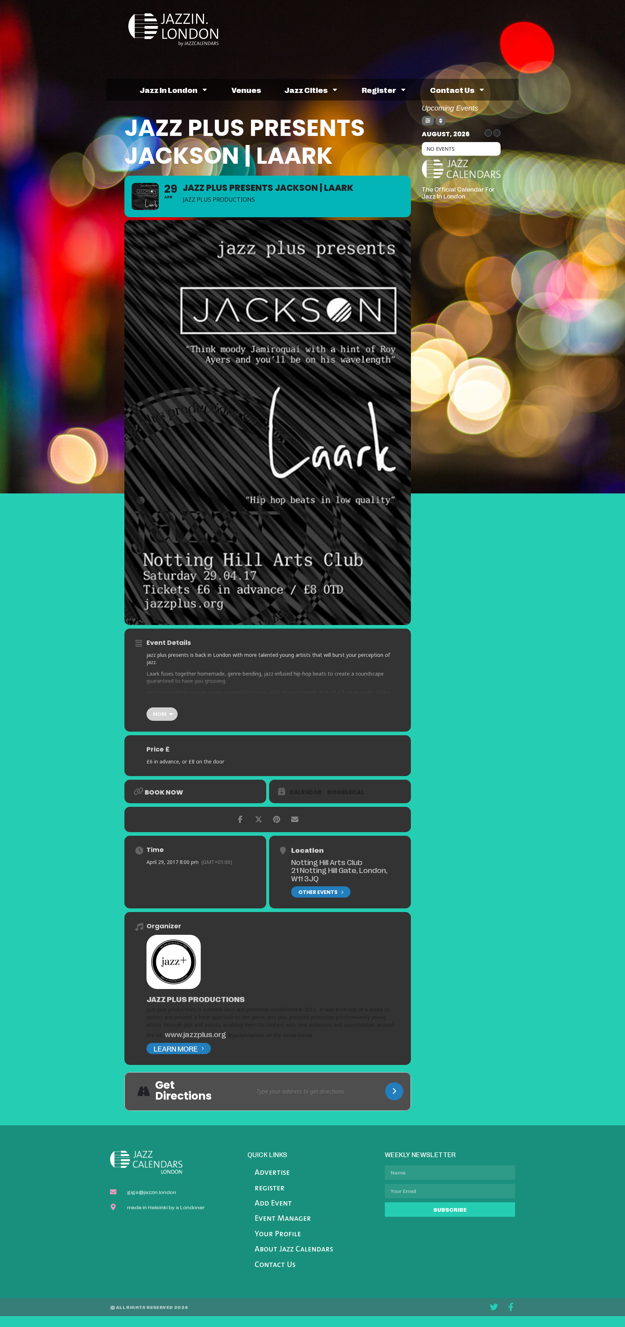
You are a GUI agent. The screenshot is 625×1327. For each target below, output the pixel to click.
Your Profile (278, 1234)
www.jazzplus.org (195, 1034)
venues (246, 89)
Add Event (273, 1203)
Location (307, 850)
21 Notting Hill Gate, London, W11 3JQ (339, 873)
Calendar (305, 792)
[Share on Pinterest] (277, 819)
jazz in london (168, 89)
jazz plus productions (195, 998)
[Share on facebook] (240, 819)
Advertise (272, 1173)
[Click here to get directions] (394, 1091)
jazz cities (306, 89)
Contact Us (275, 1265)
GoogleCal (345, 792)
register (379, 89)
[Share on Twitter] (259, 819)
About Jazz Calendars (294, 1249)
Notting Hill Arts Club (326, 861)
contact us (452, 89)
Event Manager (283, 1219)
